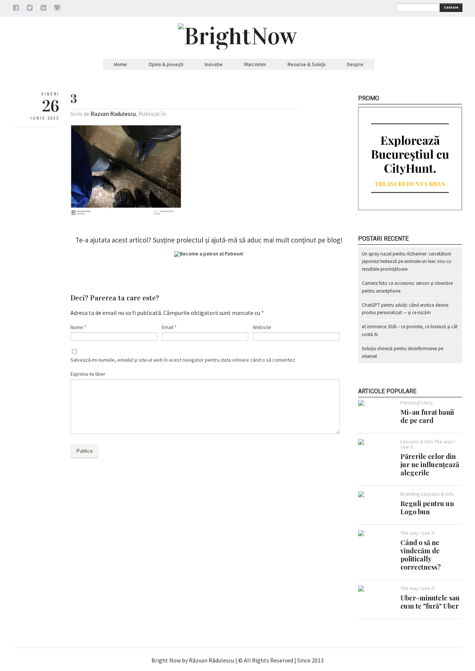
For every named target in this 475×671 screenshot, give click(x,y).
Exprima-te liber (88, 374)
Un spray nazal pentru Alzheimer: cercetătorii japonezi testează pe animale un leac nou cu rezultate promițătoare (406, 262)
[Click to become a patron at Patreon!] (208, 253)
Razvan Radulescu (113, 113)
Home (120, 64)
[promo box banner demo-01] (410, 208)
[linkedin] (43, 9)
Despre (355, 64)
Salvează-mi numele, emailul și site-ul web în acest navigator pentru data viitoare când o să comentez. (183, 359)
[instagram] (57, 9)
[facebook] (16, 9)
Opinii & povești (165, 64)
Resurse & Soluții (306, 64)
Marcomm (255, 64)
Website (262, 327)
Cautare (451, 7)
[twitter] (30, 9)
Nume (78, 327)
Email (169, 327)
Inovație (214, 64)
